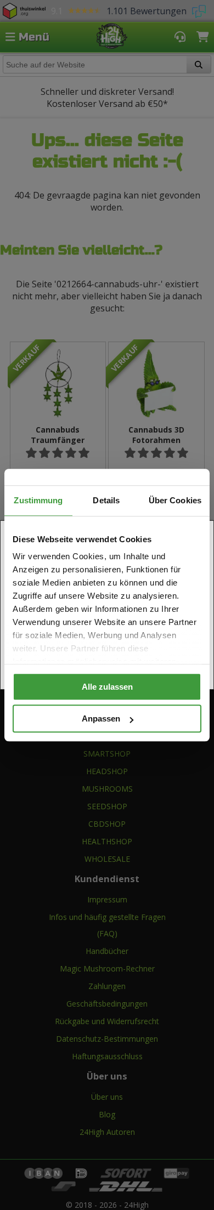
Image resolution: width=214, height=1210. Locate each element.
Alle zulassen (107, 686)
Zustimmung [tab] (38, 500)
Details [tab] (106, 500)
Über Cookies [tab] (175, 500)
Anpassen (101, 718)
